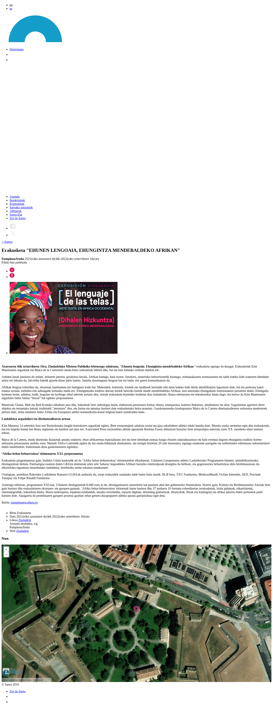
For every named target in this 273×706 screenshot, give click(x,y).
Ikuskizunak (17, 200)
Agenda (15, 196)
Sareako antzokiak (21, 207)
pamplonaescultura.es (24, 502)
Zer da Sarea (18, 218)
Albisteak (16, 211)
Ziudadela (24, 520)
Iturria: (6, 502)
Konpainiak (17, 203)
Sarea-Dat (16, 214)
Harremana (17, 49)
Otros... (47, 680)
